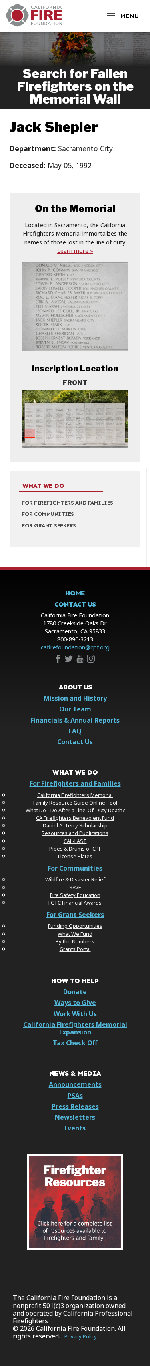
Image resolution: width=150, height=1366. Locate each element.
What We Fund (75, 933)
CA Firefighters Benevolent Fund (75, 817)
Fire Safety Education (75, 895)
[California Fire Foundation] (34, 24)
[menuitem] (75, 503)
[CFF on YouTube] (80, 660)
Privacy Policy (80, 1337)
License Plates (75, 856)
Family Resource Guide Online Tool (75, 802)
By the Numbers (75, 941)
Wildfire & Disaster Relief (75, 879)
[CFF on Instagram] (91, 660)
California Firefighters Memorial (75, 795)
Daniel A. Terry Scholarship (75, 825)
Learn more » (75, 250)
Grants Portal (75, 949)
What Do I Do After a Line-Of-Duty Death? (75, 810)
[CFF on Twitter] (69, 660)
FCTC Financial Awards (75, 902)
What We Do (43, 486)
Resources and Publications (75, 833)
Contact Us (75, 604)
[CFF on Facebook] (58, 660)
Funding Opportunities (75, 925)
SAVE (75, 887)
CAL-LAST (75, 841)
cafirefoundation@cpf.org (75, 647)
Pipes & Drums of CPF (75, 848)
